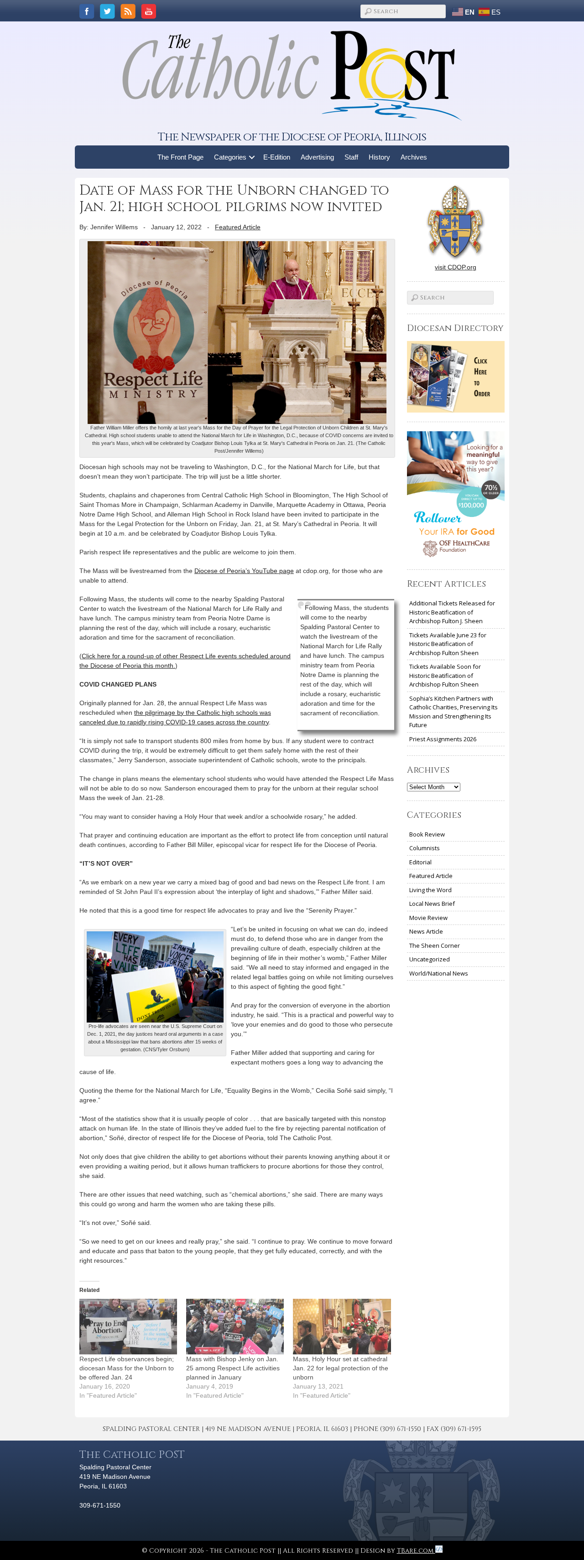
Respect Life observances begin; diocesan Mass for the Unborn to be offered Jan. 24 (126, 1368)
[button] (252, 157)
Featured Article (238, 227)
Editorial (420, 862)
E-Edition (276, 157)
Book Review (427, 834)
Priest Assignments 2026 (442, 739)
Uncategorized (429, 959)
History (379, 157)
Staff (351, 157)
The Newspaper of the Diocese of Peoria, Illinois (292, 137)
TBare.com (416, 1550)
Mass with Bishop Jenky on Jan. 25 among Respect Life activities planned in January (233, 1368)
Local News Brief (432, 903)
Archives (414, 157)
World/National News (438, 973)
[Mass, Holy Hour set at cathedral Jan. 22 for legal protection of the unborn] (342, 1326)
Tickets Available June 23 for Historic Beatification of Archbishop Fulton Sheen (447, 644)
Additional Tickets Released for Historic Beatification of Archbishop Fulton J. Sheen (452, 612)
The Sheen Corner (434, 945)
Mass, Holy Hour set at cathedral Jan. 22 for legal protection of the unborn (340, 1368)
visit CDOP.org (455, 267)
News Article (426, 931)
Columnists (424, 848)
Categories (230, 157)
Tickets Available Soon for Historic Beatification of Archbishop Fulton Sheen (445, 675)
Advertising (317, 157)
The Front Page (180, 157)
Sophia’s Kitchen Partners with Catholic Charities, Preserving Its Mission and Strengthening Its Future (453, 711)
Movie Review (428, 918)
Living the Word (430, 890)
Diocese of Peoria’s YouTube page (244, 570)
